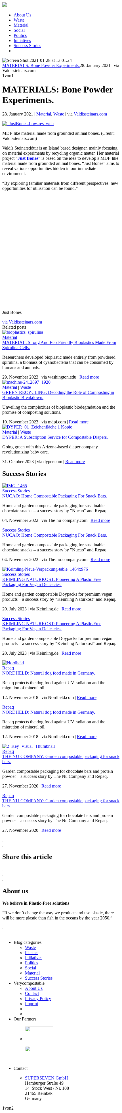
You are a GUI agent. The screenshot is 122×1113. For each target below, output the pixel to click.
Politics (20, 35)
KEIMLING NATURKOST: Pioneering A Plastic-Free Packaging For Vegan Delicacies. (51, 582)
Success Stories (27, 45)
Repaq (8, 667)
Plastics (31, 952)
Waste (19, 20)
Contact (32, 993)
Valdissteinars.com (90, 114)
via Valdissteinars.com (22, 322)
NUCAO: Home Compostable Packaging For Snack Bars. (54, 496)
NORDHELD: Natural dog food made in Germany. (48, 673)
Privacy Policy (38, 998)
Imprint (31, 1003)
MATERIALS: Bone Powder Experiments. (41, 65)
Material (21, 25)
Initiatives (22, 40)
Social (19, 30)
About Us (22, 14)
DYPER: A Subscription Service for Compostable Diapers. (55, 437)
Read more (89, 377)
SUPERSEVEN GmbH (46, 1078)
